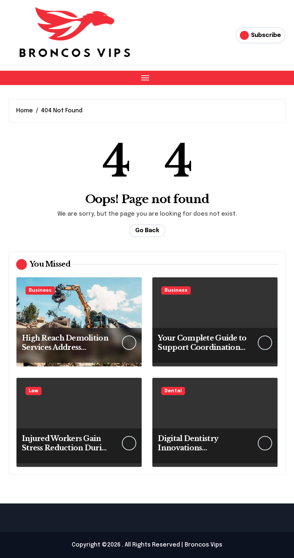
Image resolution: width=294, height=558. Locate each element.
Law (33, 391)
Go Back (147, 231)
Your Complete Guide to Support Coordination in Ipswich (202, 347)
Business (40, 290)
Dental (173, 391)
